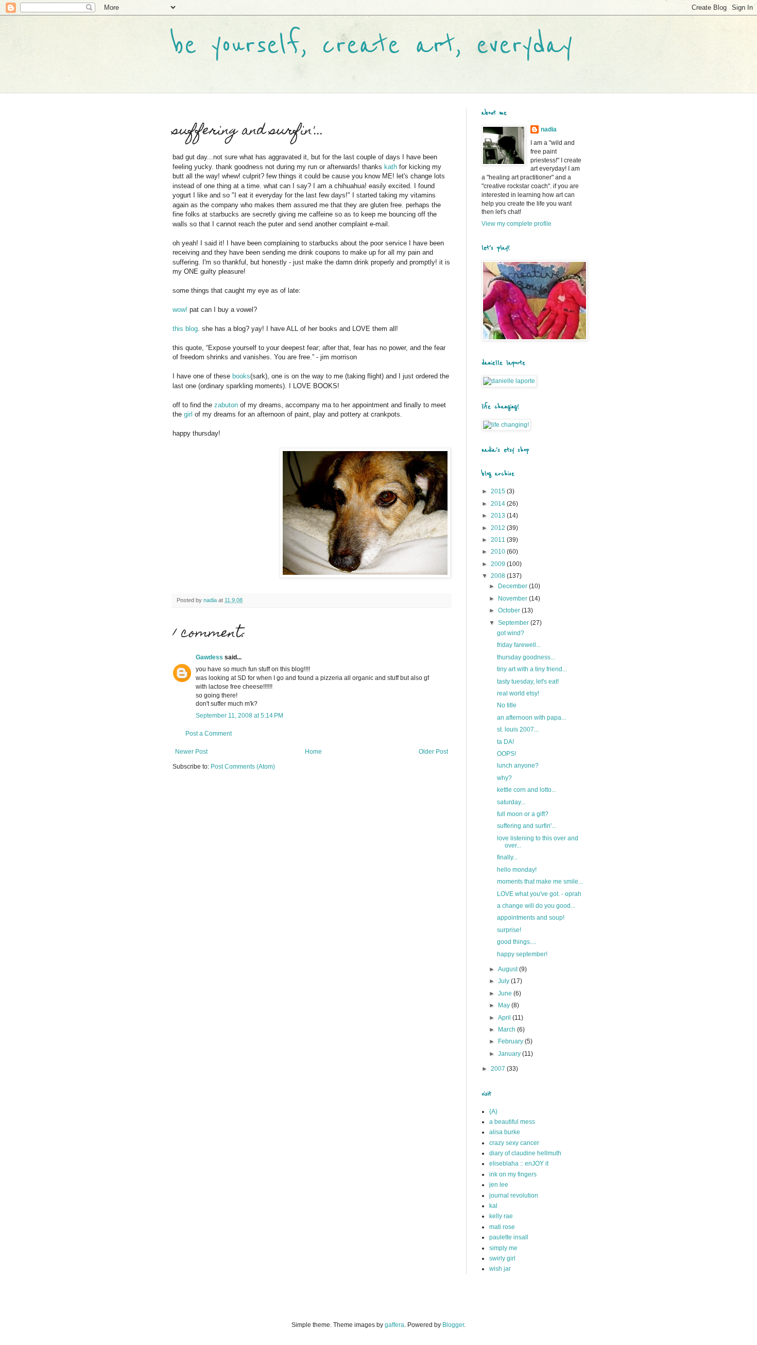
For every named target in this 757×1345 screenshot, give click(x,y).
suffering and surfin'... (526, 825)
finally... (507, 857)
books (241, 376)
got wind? (510, 633)
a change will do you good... (536, 905)
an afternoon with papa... (531, 717)
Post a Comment (208, 733)
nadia (549, 129)
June (505, 993)
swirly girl (502, 1258)
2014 (499, 503)
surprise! (509, 930)
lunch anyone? (518, 765)
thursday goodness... (526, 657)
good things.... (516, 941)
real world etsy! (518, 693)
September (514, 622)
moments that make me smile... (540, 881)
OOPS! (506, 753)
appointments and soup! (530, 917)
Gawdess (209, 657)
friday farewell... (519, 645)
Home (313, 751)
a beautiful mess (512, 1121)
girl (188, 414)
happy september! (522, 954)
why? (504, 778)
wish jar (500, 1268)
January (510, 1053)
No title (507, 705)
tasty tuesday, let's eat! (528, 681)
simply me (503, 1248)
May (504, 1005)
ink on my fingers (513, 1174)
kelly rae (501, 1216)
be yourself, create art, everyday (373, 45)
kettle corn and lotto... (526, 789)
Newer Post (191, 751)
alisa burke (504, 1132)
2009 (499, 564)
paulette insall (508, 1237)
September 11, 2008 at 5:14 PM (239, 715)
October (510, 610)
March (507, 1029)
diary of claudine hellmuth (525, 1153)
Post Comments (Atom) (243, 766)
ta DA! (505, 741)
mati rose (502, 1227)
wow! (180, 309)
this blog (185, 329)
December (513, 586)
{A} (493, 1111)
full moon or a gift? (522, 814)
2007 (499, 1068)
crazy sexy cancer (514, 1143)
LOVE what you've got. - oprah (539, 894)
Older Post (433, 751)
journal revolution (513, 1195)
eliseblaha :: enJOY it (518, 1163)
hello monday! (517, 869)
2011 (499, 539)
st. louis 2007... (518, 729)
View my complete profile (516, 223)
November (513, 598)
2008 (499, 575)
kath (390, 167)
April (505, 1017)
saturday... (511, 802)
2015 (499, 491)
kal (493, 1205)
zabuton (226, 405)
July (504, 981)
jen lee (498, 1184)
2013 (499, 515)
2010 (499, 551)
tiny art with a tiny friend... (532, 669)
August (508, 969)
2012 (499, 528)
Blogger (453, 1325)
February (511, 1041)
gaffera (394, 1325)
